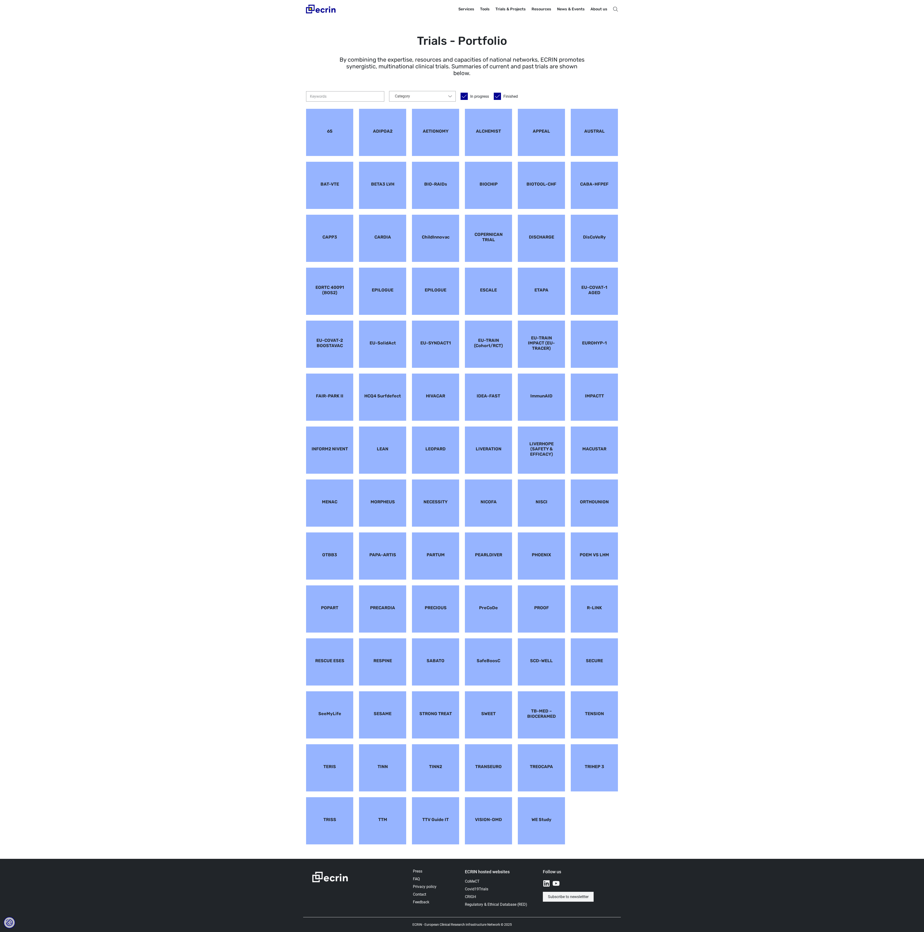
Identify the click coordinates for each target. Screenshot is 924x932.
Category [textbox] (402, 96)
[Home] (321, 9)
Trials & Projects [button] (510, 9)
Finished (510, 96)
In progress (479, 96)
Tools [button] (485, 9)
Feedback (421, 902)
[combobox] (422, 96)
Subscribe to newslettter (568, 896)
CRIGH (470, 896)
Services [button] (466, 9)
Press (417, 871)
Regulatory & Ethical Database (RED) (496, 904)
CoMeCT (472, 881)
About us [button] (598, 9)
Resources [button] (541, 9)
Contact (419, 894)
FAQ (416, 879)
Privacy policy (424, 886)
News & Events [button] (571, 9)
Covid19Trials (476, 889)
